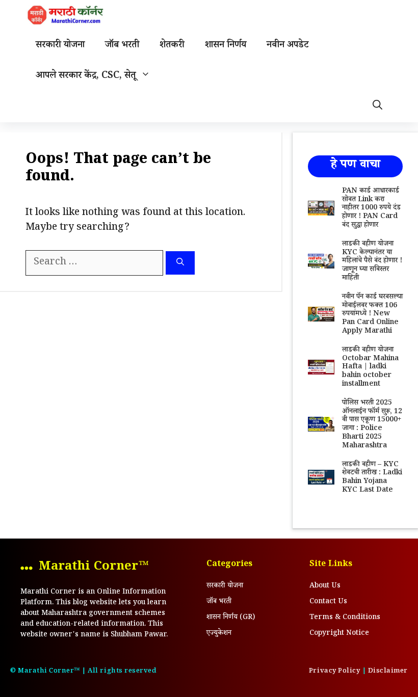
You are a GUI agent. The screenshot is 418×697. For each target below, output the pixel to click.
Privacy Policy (334, 671)
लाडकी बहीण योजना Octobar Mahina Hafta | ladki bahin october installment (370, 367)
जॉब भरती (122, 45)
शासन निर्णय (225, 45)
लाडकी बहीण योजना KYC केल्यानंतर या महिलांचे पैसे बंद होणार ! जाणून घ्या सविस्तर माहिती (372, 261)
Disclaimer (388, 671)
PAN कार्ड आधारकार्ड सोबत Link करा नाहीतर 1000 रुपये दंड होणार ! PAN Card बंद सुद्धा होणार (371, 208)
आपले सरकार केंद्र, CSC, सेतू (86, 76)
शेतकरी (172, 45)
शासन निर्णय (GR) (230, 618)
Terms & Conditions (344, 618)
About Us (325, 586)
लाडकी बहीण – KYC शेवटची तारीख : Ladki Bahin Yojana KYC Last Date (372, 478)
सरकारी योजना (60, 45)
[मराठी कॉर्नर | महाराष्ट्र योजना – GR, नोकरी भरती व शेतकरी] (66, 15)
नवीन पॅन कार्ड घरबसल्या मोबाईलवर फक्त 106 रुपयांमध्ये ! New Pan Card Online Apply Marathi (372, 314)
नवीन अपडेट (287, 45)
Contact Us (328, 602)
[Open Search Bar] (377, 107)
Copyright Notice (339, 633)
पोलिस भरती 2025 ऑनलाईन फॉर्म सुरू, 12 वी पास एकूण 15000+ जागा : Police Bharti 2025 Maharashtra (372, 425)
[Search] (180, 263)
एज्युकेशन (218, 633)
